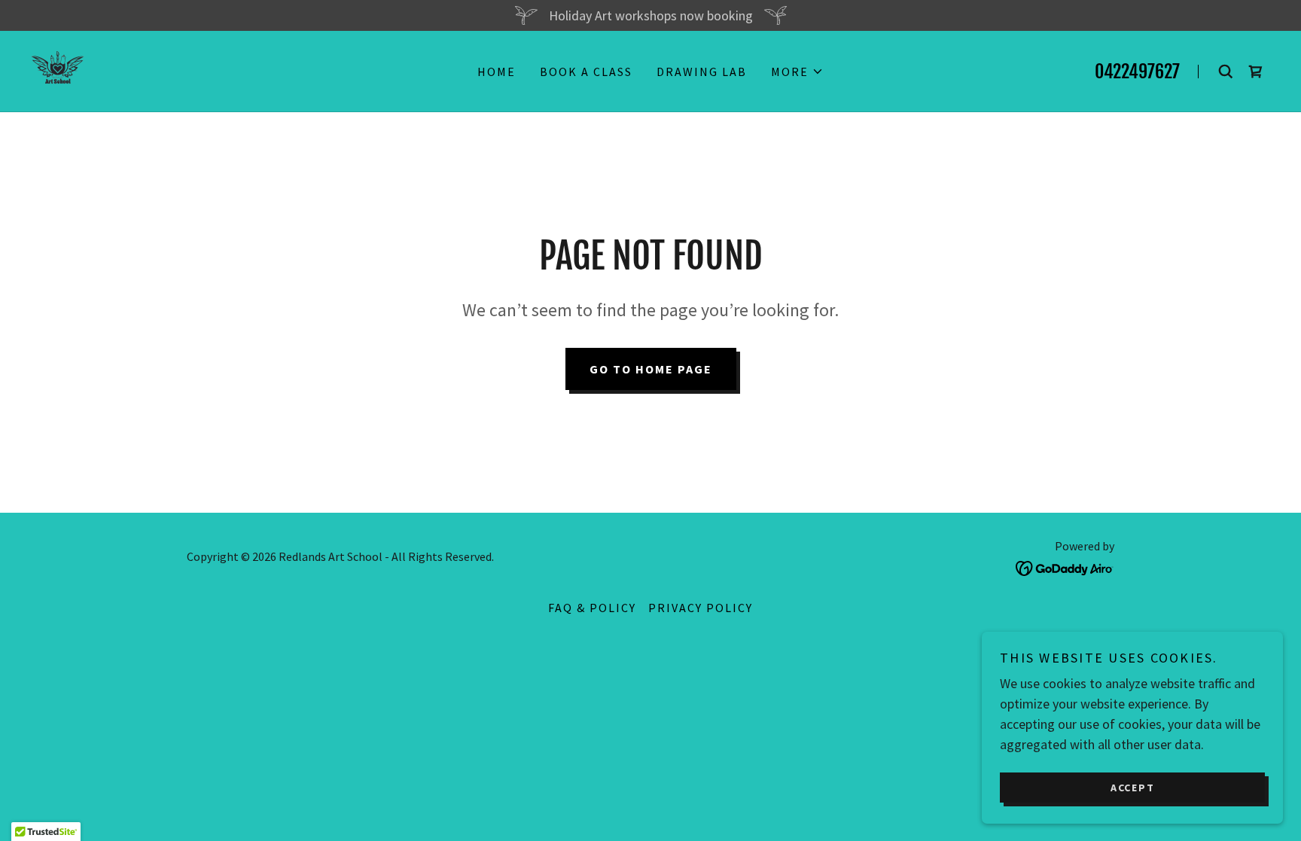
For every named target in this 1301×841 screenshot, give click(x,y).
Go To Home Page (651, 368)
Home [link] (496, 71)
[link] (57, 69)
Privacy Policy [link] (700, 607)
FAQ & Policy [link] (592, 607)
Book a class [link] (586, 71)
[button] (797, 71)
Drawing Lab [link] (702, 71)
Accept (1133, 787)
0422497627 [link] (1137, 71)
